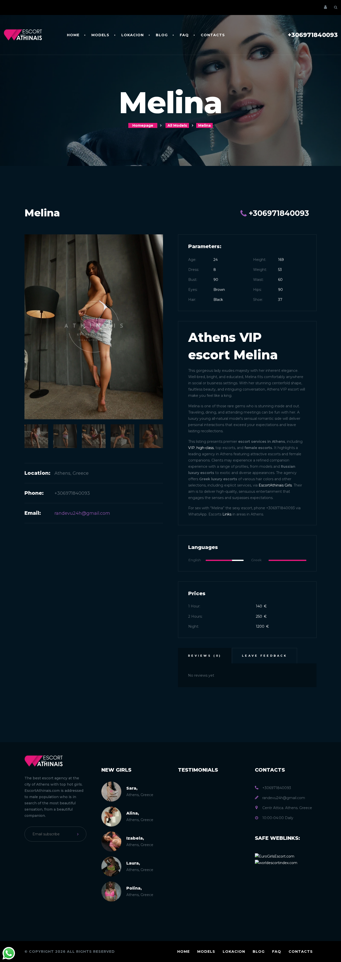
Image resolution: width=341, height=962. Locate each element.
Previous (32, 461)
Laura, (133, 863)
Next (156, 461)
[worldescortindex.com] (276, 862)
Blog (162, 35)
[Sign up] (78, 834)
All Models (177, 125)
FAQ (184, 35)
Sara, (132, 788)
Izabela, (135, 838)
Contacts (213, 35)
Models (100, 35)
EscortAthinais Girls (275, 485)
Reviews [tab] (204, 655)
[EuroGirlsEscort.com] (274, 856)
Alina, (132, 813)
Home (73, 35)
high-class (205, 448)
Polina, (134, 888)
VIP (191, 448)
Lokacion (132, 35)
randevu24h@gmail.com (82, 513)
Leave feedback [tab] (264, 655)
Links (226, 514)
